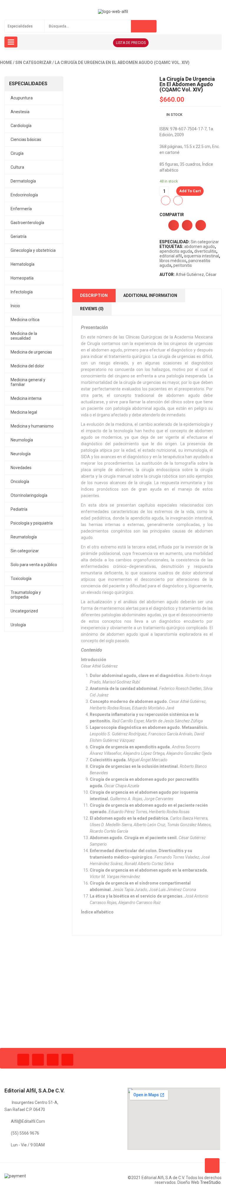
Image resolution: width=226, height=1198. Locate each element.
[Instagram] (53, 1060)
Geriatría (18, 236)
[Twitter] (38, 1060)
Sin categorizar (33, 62)
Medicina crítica (25, 319)
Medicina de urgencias (31, 352)
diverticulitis (205, 251)
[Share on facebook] (173, 225)
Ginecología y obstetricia (33, 250)
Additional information (150, 295)
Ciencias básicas (26, 139)
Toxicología (21, 578)
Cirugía (17, 153)
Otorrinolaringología (29, 495)
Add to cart (190, 191)
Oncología (20, 481)
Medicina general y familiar (28, 382)
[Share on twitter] (187, 225)
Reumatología (24, 537)
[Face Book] (23, 1060)
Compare (178, 200)
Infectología (22, 292)
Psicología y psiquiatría (32, 523)
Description (94, 295)
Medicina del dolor (27, 366)
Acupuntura (22, 98)
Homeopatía (22, 278)
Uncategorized (24, 611)
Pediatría (19, 509)
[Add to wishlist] (165, 200)
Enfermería (21, 208)
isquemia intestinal (201, 256)
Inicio (15, 305)
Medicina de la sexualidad (24, 336)
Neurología (21, 453)
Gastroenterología (27, 222)
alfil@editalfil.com (28, 1121)
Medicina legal (24, 412)
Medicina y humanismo (32, 426)
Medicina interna (26, 398)
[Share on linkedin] (200, 225)
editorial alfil (170, 256)
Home (6, 62)
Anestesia (20, 111)
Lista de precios (131, 43)
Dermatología (23, 181)
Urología (18, 624)
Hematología (22, 264)
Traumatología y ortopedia (26, 594)
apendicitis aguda (175, 251)
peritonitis (182, 265)
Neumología (22, 440)
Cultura (17, 167)
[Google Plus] (67, 1060)
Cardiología (21, 125)
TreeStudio (210, 1182)
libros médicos (172, 260)
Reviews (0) (92, 308)
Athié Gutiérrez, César (196, 274)
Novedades (21, 467)
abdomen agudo (199, 246)
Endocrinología (24, 195)
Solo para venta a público (34, 564)
